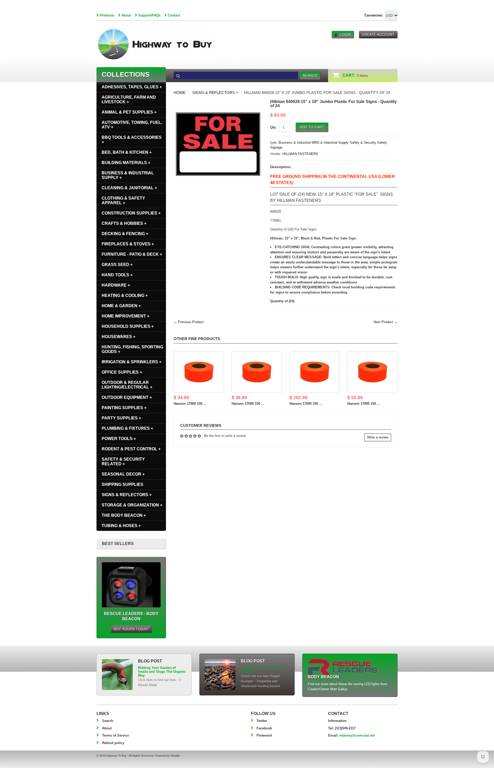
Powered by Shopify (167, 755)
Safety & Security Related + (123, 461)
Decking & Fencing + (125, 233)
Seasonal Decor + (123, 474)
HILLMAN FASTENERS (300, 154)
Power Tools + (119, 438)
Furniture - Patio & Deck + (132, 254)
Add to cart (312, 127)
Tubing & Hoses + (121, 525)
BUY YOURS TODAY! (131, 629)
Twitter (262, 721)
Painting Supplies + (124, 407)
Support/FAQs (149, 15)
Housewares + (118, 336)
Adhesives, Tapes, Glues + (132, 87)
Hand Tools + (117, 275)
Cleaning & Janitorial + (129, 188)
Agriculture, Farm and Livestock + (129, 99)
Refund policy (113, 743)
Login (345, 34)
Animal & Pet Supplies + (129, 112)
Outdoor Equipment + (127, 397)
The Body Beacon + (124, 515)
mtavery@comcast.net (357, 735)
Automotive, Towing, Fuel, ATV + (132, 124)
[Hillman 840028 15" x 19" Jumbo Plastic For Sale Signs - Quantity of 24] (218, 102)
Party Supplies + (121, 418)
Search (107, 721)
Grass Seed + (117, 264)
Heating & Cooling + (125, 295)
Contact (174, 15)
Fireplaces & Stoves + (128, 244)
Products (107, 15)
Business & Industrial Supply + (128, 175)
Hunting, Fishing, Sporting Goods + (132, 349)
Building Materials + (126, 162)
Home (180, 92)
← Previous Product (189, 322)
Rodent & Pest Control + (131, 449)
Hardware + (116, 285)
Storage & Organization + (132, 505)
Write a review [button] (377, 437)
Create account (378, 34)
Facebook (264, 728)
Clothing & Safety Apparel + (123, 200)
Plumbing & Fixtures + (127, 428)
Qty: (273, 127)
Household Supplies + (128, 326)
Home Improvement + (125, 316)
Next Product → (386, 322)
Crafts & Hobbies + (124, 223)
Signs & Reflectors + (215, 92)
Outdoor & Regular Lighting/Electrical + (127, 384)
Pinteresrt (264, 735)
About (126, 15)
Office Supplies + (122, 372)
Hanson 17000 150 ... (190, 403)
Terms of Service (115, 735)
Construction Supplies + (131, 213)
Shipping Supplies (122, 484)
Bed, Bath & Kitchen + (127, 152)
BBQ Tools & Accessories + (132, 139)
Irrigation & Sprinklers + (131, 362)
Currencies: (374, 15)
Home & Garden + (121, 306)
